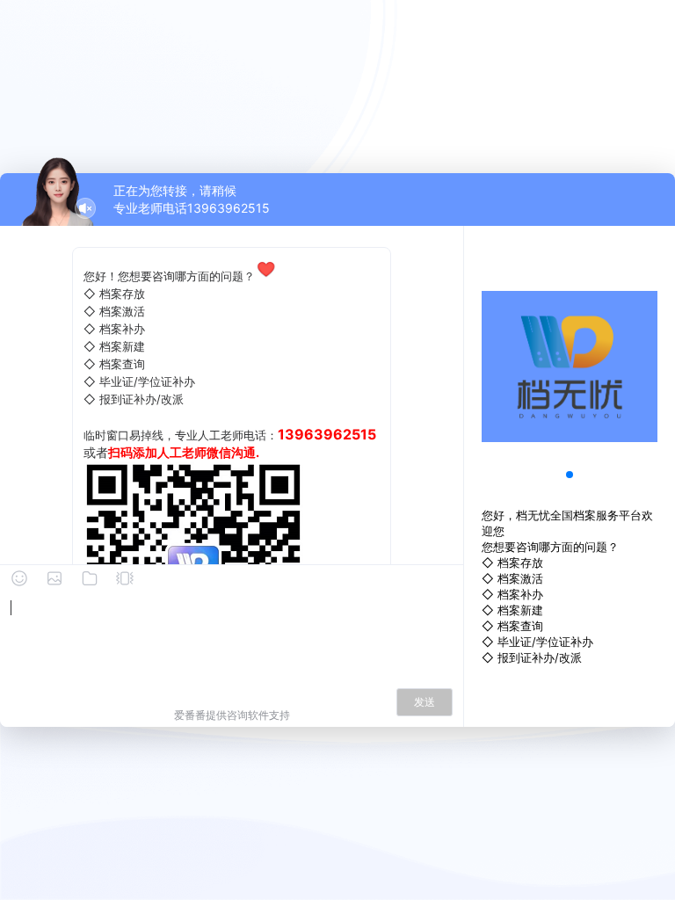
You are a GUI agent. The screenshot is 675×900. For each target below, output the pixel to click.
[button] (569, 474)
